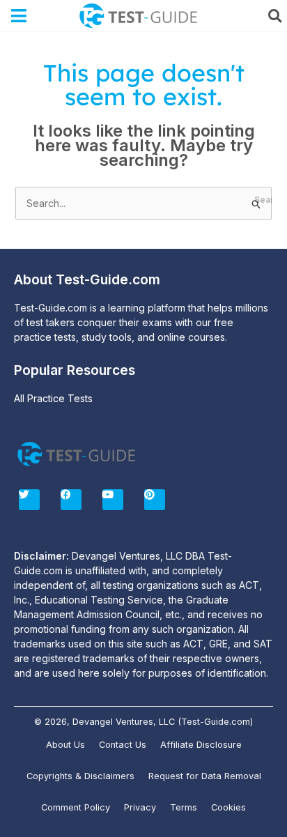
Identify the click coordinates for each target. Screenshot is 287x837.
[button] (19, 16)
